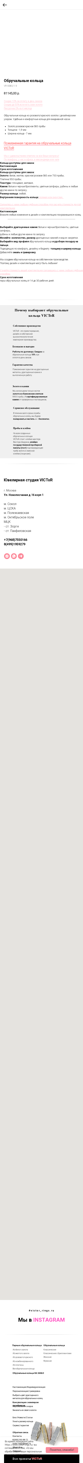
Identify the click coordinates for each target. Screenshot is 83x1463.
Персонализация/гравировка (26, 1391)
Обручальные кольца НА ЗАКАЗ (28, 1373)
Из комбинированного (23, 1361)
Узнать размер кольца (23, 1421)
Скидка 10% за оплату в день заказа (23, 101)
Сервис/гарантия (21, 1425)
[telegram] (21, 556)
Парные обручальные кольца (27, 1345)
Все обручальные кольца (24, 1369)
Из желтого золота (21, 1353)
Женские (47, 1357)
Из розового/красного (23, 1357)
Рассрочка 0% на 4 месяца (18, 108)
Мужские (47, 1361)
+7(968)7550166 (15, 540)
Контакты (17, 1436)
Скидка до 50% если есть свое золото (23, 104)
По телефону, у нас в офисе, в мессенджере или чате (31, 159)
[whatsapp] (14, 556)
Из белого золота (20, 1350)
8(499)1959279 (14, 544)
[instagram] (7, 556)
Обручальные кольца (54, 1345)
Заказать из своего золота (24, 1410)
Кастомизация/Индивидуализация (29, 1387)
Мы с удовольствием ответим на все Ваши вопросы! (31, 155)
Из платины (18, 1365)
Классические (49, 1350)
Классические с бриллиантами (57, 1353)
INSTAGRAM (49, 1320)
